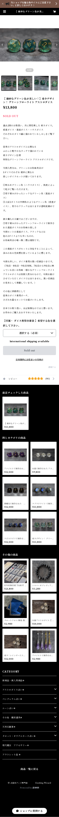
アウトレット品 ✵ (11, 754)
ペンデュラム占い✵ (12, 699)
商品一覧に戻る (29, 769)
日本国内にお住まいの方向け (29, 359)
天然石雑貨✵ (9, 726)
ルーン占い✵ (9, 708)
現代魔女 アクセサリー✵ (15, 745)
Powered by (26, 788)
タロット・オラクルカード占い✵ (19, 736)
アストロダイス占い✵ (13, 689)
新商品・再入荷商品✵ (13, 680)
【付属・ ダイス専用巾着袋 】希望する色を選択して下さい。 (29, 323)
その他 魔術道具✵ (12, 717)
